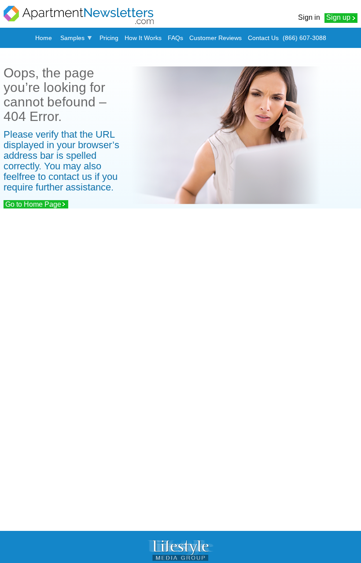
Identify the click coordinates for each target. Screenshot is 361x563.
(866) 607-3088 (304, 37)
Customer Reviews (215, 37)
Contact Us (263, 37)
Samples (72, 37)
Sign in (309, 17)
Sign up (338, 17)
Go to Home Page (33, 204)
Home (43, 37)
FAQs (175, 37)
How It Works (143, 37)
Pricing (108, 37)
